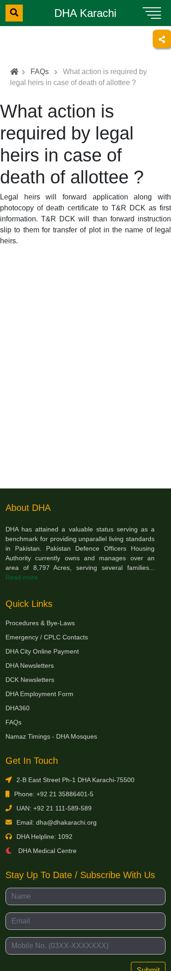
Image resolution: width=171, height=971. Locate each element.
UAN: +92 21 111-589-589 (54, 808)
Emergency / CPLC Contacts (46, 637)
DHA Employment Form (39, 693)
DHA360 (17, 708)
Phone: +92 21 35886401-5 (53, 794)
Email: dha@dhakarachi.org (56, 822)
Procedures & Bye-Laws (40, 623)
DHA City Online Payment (42, 651)
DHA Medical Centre (46, 850)
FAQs (40, 71)
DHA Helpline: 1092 (44, 836)
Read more (21, 577)
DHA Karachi (85, 13)
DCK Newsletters (29, 679)
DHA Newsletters (29, 665)
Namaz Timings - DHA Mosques (51, 736)
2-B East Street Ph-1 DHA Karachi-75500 (75, 779)
